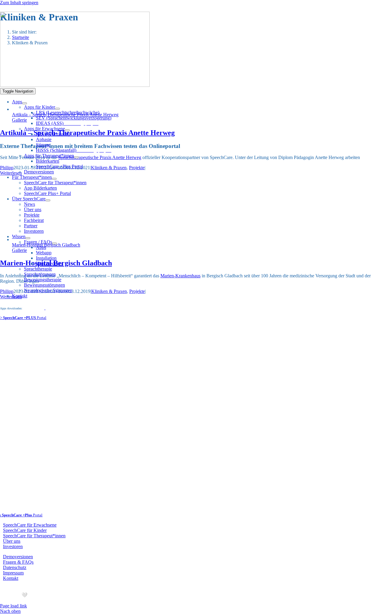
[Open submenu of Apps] (24, 103)
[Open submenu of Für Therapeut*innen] (54, 179)
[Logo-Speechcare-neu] (75, 85)
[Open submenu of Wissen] (27, 238)
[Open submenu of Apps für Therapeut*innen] (76, 157)
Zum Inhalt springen (19, 2)
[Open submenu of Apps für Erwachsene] (67, 130)
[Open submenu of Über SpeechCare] (47, 200)
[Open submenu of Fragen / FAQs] (54, 243)
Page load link (13, 605)
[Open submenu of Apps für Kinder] (57, 109)
